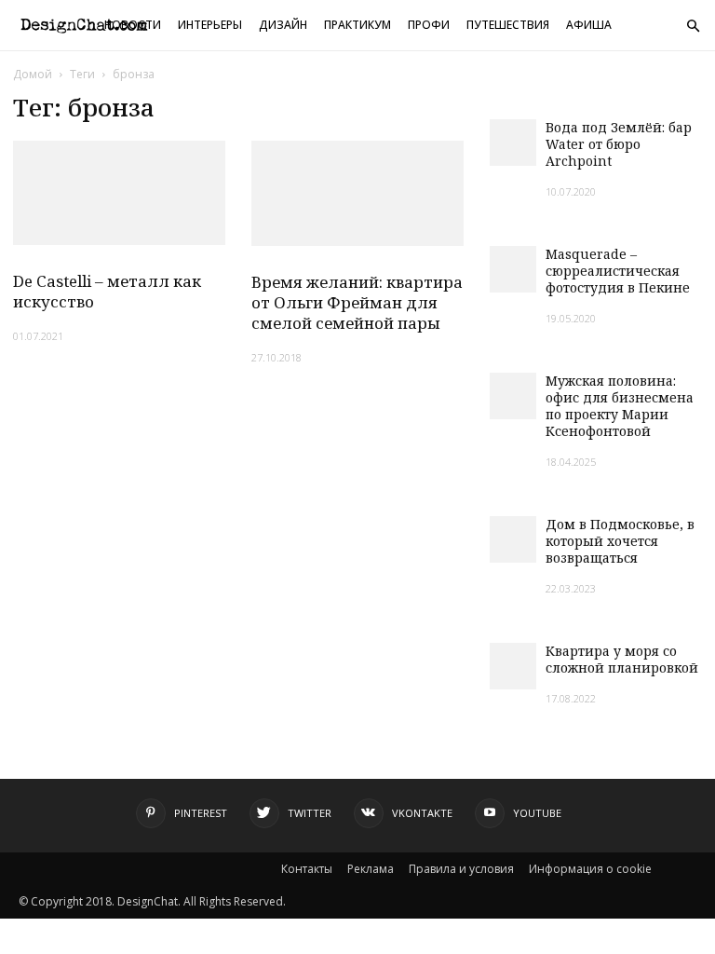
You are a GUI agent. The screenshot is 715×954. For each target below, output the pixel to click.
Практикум (357, 25)
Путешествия (507, 25)
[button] (692, 26)
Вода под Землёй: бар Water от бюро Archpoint (619, 144)
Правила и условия (461, 869)
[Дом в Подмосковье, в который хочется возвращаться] (513, 539)
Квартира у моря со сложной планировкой (622, 659)
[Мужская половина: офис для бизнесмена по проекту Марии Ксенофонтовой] (513, 396)
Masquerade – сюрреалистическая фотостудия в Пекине (618, 270)
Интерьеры (210, 25)
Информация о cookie (590, 869)
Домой (32, 74)
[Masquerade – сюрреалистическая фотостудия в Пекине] (513, 269)
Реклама (370, 869)
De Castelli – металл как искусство (107, 291)
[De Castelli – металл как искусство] (119, 193)
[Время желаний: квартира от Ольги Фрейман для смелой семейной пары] (357, 193)
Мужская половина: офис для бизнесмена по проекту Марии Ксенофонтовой (620, 406)
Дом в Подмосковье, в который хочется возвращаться (620, 540)
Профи (429, 25)
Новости (132, 25)
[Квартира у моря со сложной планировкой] (513, 666)
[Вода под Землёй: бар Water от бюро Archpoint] (513, 142)
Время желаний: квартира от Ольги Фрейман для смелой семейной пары (357, 302)
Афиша (589, 25)
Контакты (306, 869)
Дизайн (283, 25)
